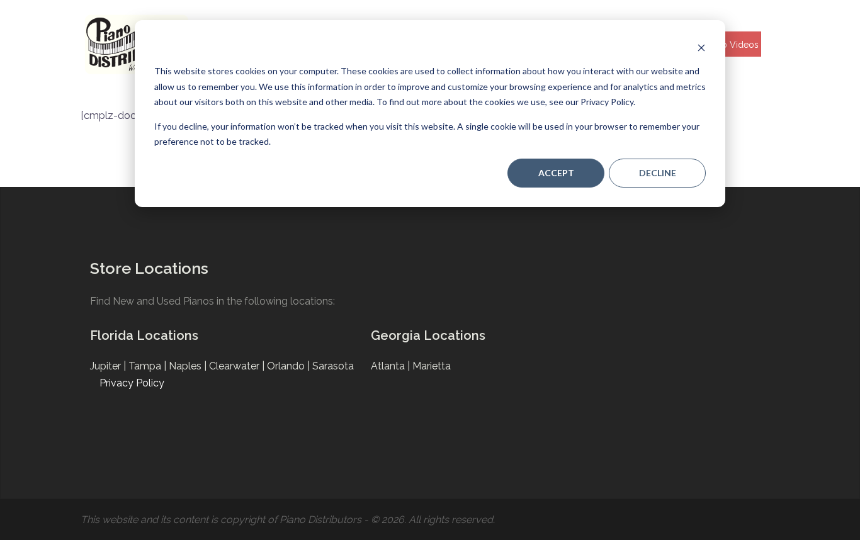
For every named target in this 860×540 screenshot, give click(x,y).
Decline (657, 172)
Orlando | (289, 366)
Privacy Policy (131, 383)
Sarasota (333, 366)
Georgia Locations (428, 335)
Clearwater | (238, 366)
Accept (556, 172)
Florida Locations (144, 335)
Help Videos (733, 45)
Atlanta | (391, 366)
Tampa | (148, 366)
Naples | (189, 366)
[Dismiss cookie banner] (701, 47)
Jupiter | (109, 366)
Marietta (431, 366)
